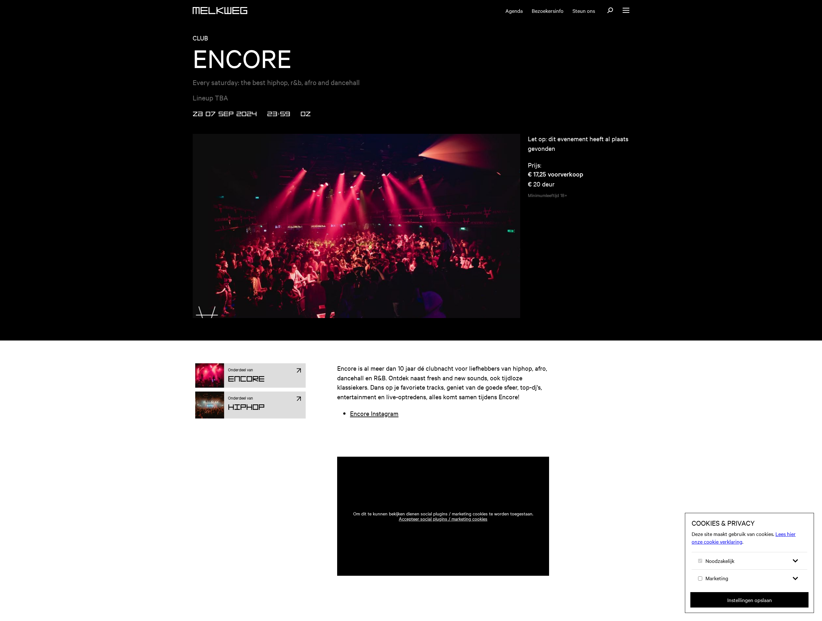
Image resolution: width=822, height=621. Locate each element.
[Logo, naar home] (220, 10)
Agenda (514, 10)
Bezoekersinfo (548, 10)
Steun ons (584, 10)
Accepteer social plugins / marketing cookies (443, 518)
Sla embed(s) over (513, 438)
